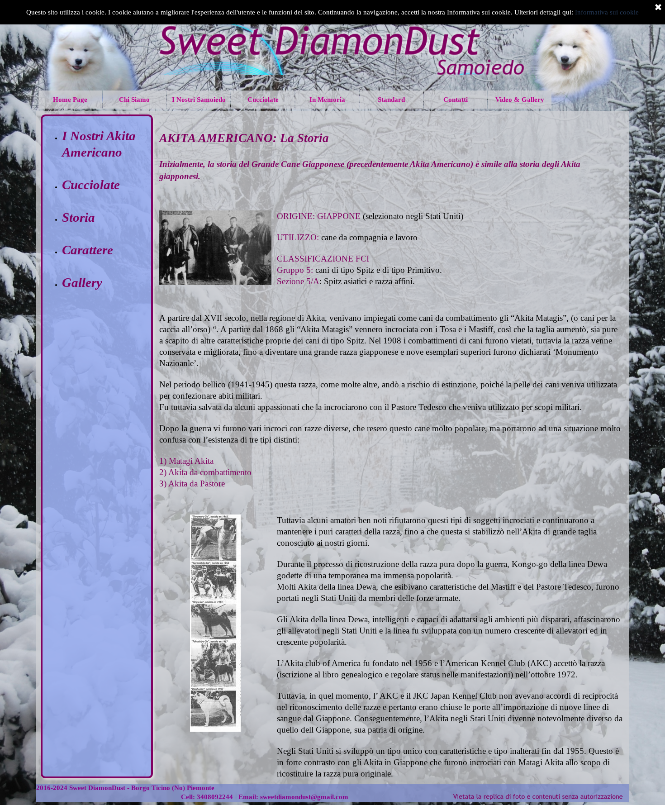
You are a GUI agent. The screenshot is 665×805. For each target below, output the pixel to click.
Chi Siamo (134, 99)
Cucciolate (263, 99)
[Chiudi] (658, 7)
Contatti (455, 99)
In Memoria (327, 99)
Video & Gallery (519, 99)
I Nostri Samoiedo (199, 99)
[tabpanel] (97, 224)
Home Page (70, 99)
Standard (391, 99)
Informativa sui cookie (607, 12)
